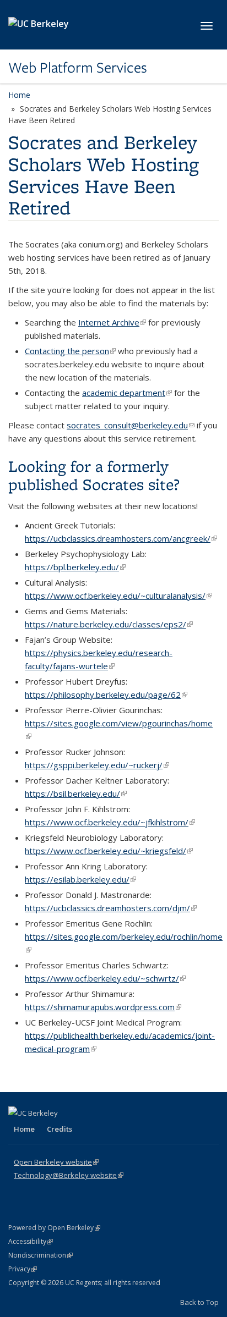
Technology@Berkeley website (68, 1175)
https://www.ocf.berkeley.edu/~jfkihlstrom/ (110, 822)
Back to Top (199, 1302)
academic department (127, 392)
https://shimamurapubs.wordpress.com (103, 1006)
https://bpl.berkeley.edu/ (75, 566)
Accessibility (30, 1241)
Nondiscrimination (40, 1255)
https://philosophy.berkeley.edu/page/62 (106, 694)
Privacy (22, 1269)
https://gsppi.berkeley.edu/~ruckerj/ (97, 764)
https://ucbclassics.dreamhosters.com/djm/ (111, 907)
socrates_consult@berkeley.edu (130, 425)
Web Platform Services (77, 68)
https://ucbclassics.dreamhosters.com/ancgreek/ (121, 538)
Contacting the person (70, 350)
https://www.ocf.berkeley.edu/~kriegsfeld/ (109, 850)
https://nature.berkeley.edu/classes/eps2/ (109, 624)
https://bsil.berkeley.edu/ (76, 793)
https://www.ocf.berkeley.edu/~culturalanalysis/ (118, 595)
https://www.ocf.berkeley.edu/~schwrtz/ (105, 978)
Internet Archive (112, 322)
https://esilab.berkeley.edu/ (80, 879)
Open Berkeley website (56, 1162)
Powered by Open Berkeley (54, 1227)
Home (19, 95)
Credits (59, 1129)
